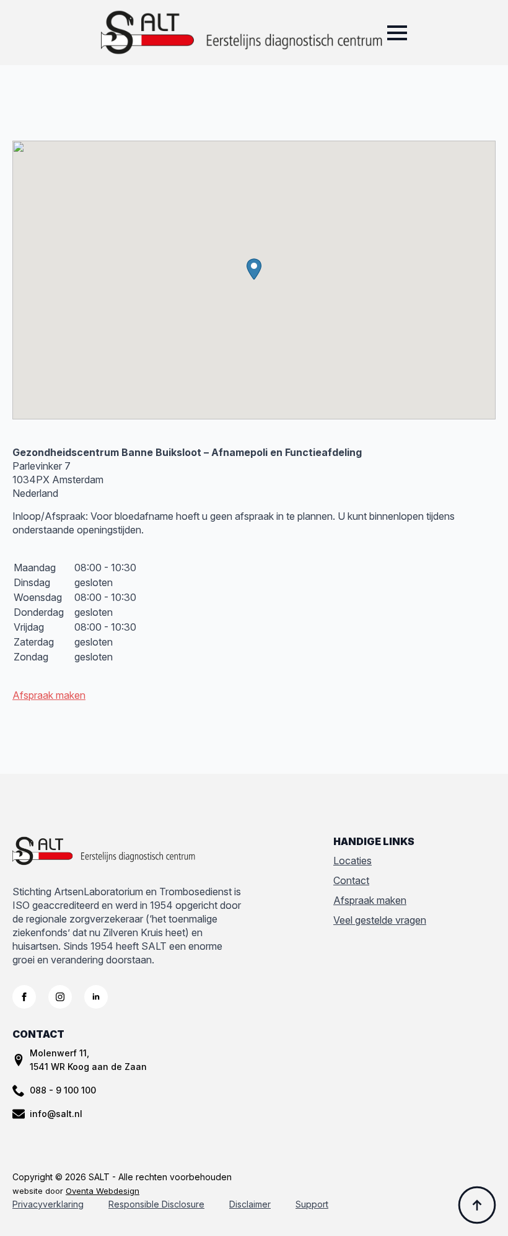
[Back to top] (477, 1205)
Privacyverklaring (48, 1204)
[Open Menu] (397, 33)
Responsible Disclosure (156, 1204)
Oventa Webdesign (102, 1191)
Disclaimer (250, 1204)
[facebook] (24, 997)
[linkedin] (96, 997)
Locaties (352, 860)
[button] (254, 269)
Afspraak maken (48, 695)
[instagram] (60, 997)
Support (312, 1204)
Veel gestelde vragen (379, 920)
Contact (351, 880)
